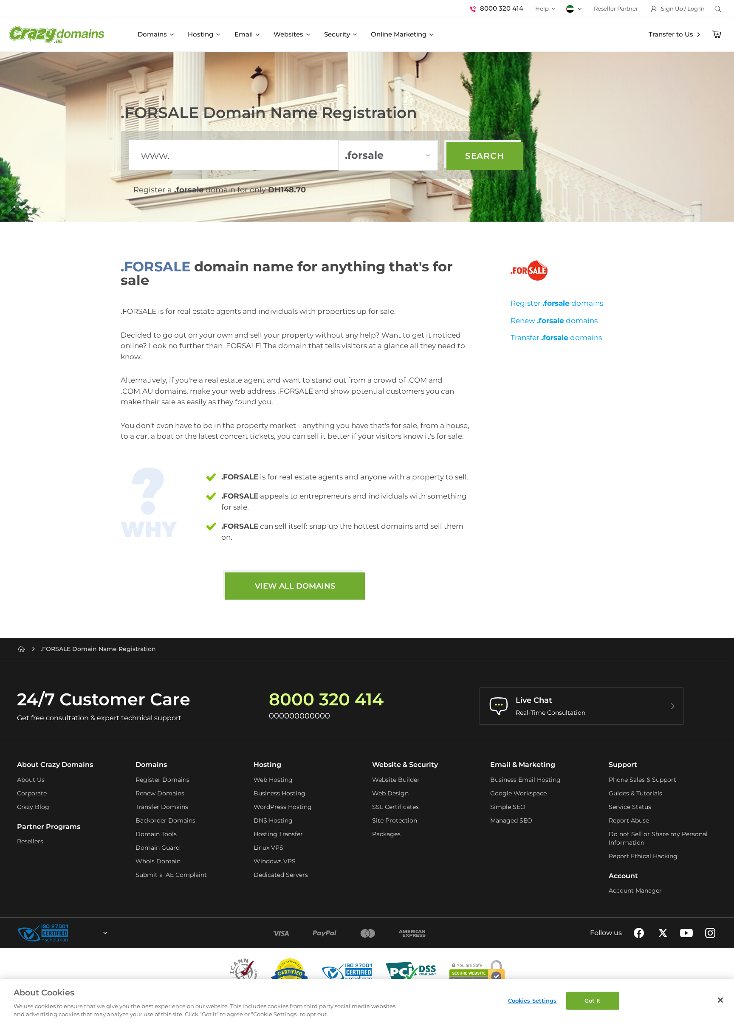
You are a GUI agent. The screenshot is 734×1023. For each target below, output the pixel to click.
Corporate (32, 793)
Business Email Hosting (525, 779)
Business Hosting (279, 793)
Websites (288, 34)
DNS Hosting (273, 820)
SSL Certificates (395, 807)
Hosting (200, 34)
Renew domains (554, 320)
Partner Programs (48, 827)
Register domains (557, 303)
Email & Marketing (522, 765)
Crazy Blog (33, 807)
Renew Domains (160, 793)
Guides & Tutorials (635, 793)
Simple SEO (507, 807)
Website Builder (396, 779)
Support (623, 765)
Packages (386, 834)
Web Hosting (273, 779)
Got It (592, 1000)
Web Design (390, 793)
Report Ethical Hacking (643, 856)
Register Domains (162, 779)
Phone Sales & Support (642, 779)
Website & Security (405, 765)
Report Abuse (629, 820)
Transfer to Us (671, 34)
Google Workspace (518, 793)
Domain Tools (156, 834)
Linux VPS (268, 847)
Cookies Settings (532, 1000)
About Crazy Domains (55, 765)
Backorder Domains (165, 820)
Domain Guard (158, 847)
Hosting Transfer (278, 834)
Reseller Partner (616, 8)
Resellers (30, 841)
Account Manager (635, 890)
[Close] (720, 1000)
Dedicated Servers (281, 875)
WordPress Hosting (283, 807)
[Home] (21, 649)
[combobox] (82, 933)
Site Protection (394, 820)
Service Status (630, 807)
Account (623, 876)
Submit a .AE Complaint (171, 875)
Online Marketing (398, 34)
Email (243, 34)
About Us (31, 779)
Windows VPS (275, 861)
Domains (152, 34)
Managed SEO (511, 820)
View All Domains (295, 586)
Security (337, 34)
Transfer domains (556, 337)
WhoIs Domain (158, 861)
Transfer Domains (162, 807)
